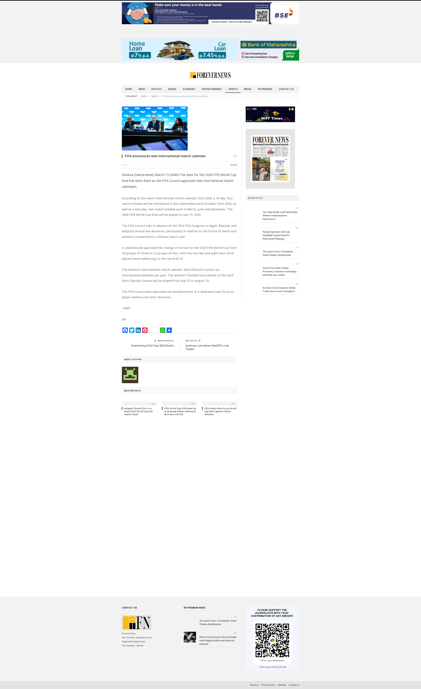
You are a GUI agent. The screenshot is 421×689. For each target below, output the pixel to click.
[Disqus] (179, 463)
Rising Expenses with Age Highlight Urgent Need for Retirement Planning (276, 235)
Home (128, 89)
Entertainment (212, 89)
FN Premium (265, 89)
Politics (156, 89)
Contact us (286, 89)
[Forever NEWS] (210, 74)
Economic (189, 89)
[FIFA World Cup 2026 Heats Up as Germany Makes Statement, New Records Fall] (179, 401)
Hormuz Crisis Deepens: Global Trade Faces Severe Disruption (279, 289)
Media (247, 89)
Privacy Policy (268, 684)
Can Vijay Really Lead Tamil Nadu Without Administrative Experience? (280, 215)
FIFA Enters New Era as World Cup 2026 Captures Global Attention (220, 411)
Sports (233, 89)
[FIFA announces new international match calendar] (179, 128)
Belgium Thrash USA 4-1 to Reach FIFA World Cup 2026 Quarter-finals (138, 411)
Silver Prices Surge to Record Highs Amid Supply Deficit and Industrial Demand (218, 640)
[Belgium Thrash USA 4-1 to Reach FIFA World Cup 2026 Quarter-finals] (139, 401)
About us (254, 684)
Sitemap (282, 684)
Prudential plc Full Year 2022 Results (152, 345)
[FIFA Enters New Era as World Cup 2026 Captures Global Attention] (219, 401)
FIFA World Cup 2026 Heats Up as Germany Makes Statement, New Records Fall (180, 411)
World (172, 89)
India (142, 89)
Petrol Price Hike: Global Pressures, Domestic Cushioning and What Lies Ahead (279, 271)
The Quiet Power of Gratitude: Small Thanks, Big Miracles (278, 253)
